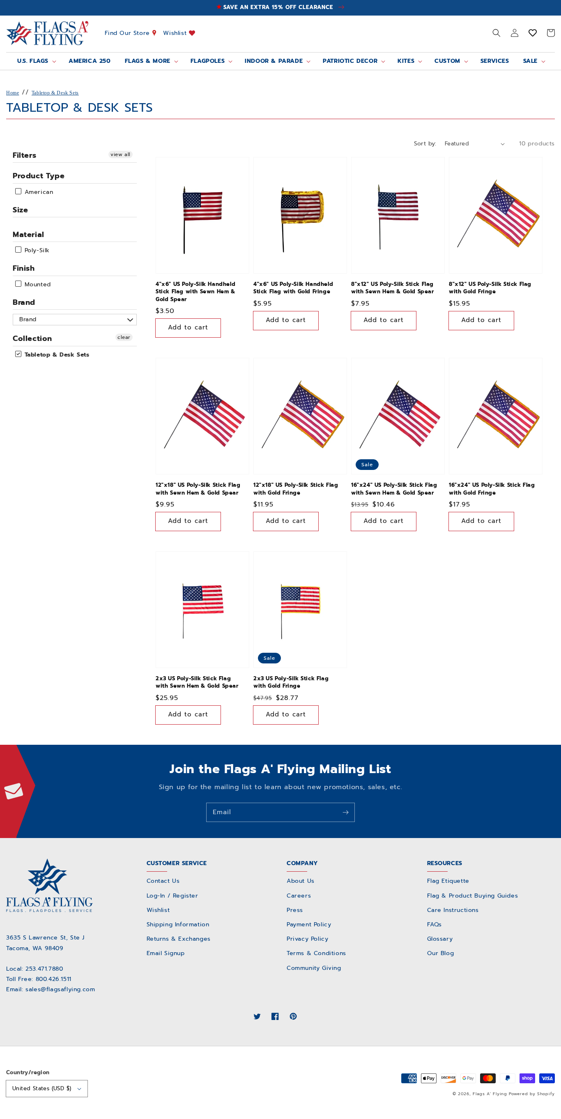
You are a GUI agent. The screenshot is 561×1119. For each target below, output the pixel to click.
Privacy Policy (307, 939)
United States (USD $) (41, 1088)
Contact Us (163, 881)
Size (20, 210)
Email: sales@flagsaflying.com (50, 989)
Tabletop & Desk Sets (55, 93)
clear (124, 337)
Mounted (36, 284)
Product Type (38, 176)
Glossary (440, 939)
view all (120, 154)
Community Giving (314, 968)
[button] (496, 33)
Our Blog (440, 953)
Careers (299, 895)
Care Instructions (453, 910)
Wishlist (176, 32)
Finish (24, 268)
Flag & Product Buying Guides (472, 895)
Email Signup (166, 953)
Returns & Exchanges (179, 939)
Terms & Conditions (316, 953)
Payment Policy (309, 924)
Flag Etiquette (448, 881)
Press (295, 910)
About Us (301, 881)
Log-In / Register (172, 895)
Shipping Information (178, 924)
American (37, 192)
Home (12, 93)
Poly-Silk (36, 250)
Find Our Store (128, 32)
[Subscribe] (345, 812)
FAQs (434, 924)
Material (28, 234)
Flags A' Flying (490, 1094)
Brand (24, 302)
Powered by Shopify (532, 1094)
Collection (32, 338)
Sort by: (425, 143)
